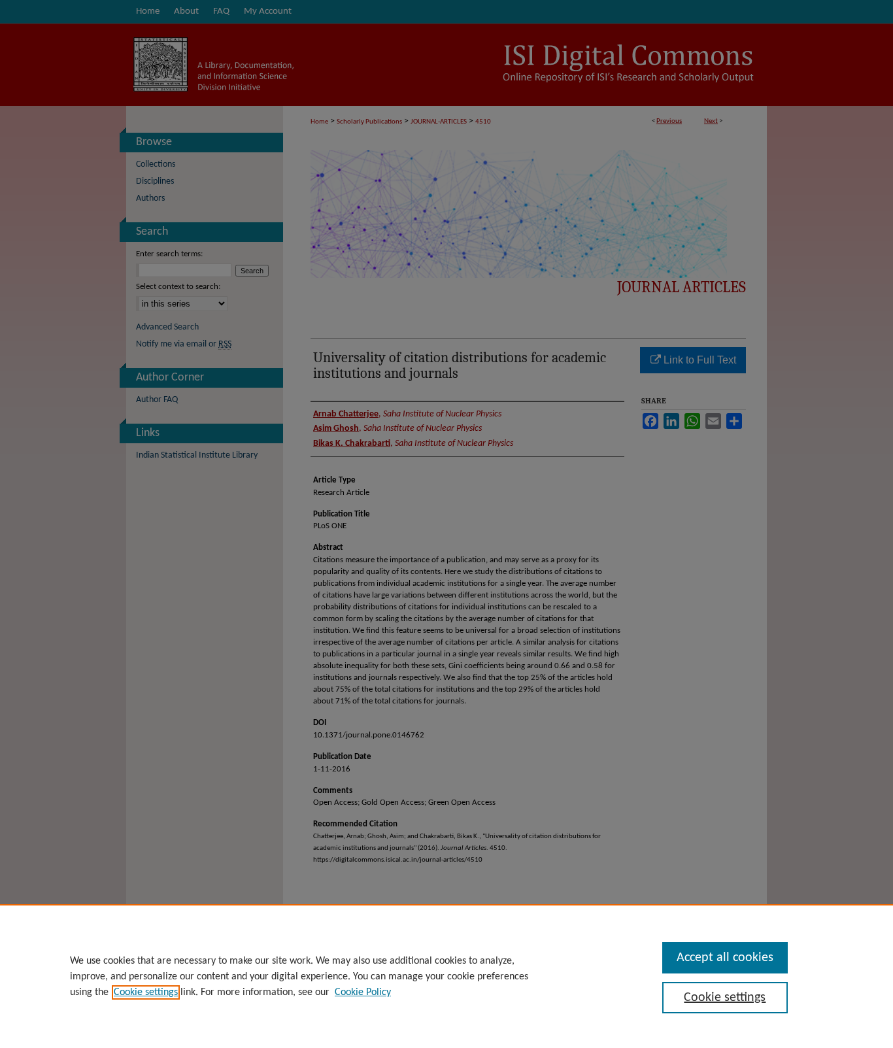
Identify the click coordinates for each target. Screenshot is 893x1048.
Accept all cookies (725, 957)
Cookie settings (146, 992)
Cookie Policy (363, 992)
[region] (446, 976)
